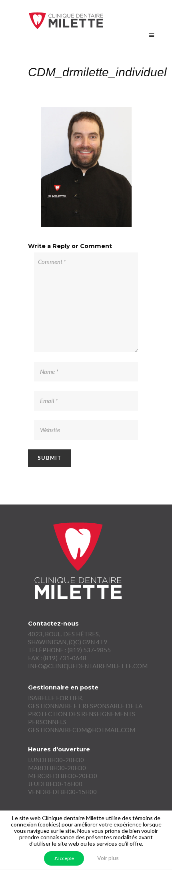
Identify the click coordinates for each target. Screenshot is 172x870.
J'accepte (64, 858)
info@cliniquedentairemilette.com (88, 665)
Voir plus (108, 857)
